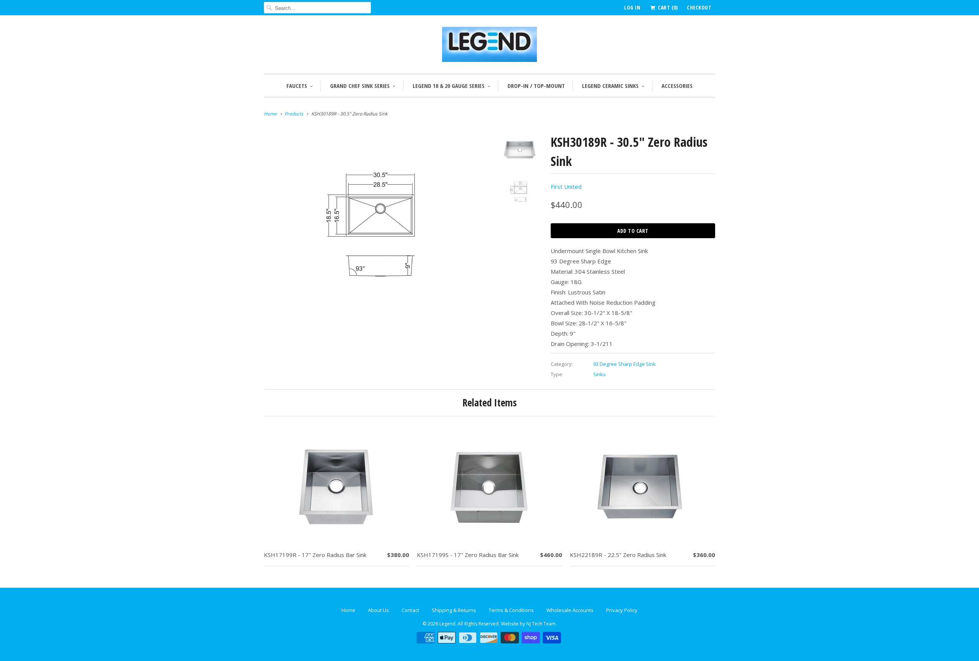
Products (294, 113)
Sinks (599, 374)
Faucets (296, 85)
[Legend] (489, 46)
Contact (410, 610)
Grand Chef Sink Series (360, 85)
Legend (447, 623)
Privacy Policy (621, 610)
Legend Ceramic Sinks (610, 85)
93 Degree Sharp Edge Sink (624, 364)
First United (566, 186)
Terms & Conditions (511, 610)
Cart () (667, 7)
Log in (632, 7)
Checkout (699, 7)
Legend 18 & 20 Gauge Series (449, 85)
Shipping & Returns (454, 610)
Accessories (677, 85)
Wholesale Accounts (570, 610)
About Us (378, 610)
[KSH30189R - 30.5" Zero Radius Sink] (375, 221)
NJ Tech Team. (541, 623)
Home (348, 610)
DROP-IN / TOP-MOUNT (536, 85)
